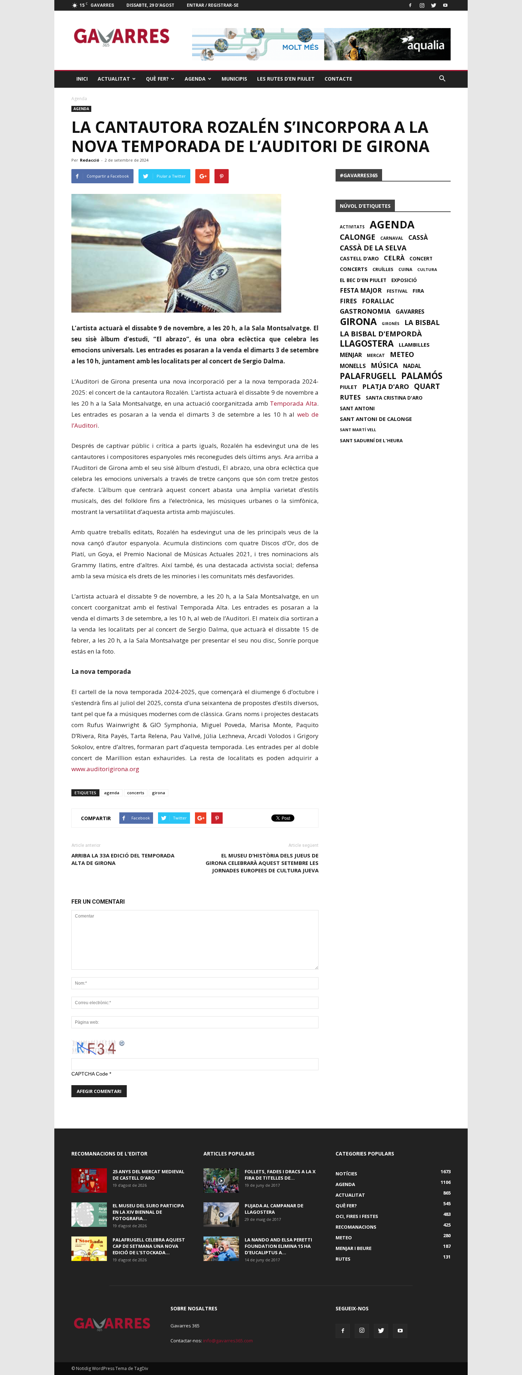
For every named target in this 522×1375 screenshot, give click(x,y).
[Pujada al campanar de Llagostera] (221, 1214)
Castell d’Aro (359, 258)
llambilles (414, 344)
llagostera (367, 343)
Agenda (195, 78)
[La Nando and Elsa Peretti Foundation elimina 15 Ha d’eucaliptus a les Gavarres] (221, 1248)
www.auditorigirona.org (105, 769)
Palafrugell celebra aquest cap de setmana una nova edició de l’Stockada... (149, 1246)
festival (397, 291)
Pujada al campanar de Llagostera (274, 1208)
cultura (427, 269)
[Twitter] (433, 5)
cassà (418, 237)
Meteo (344, 1237)
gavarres (410, 311)
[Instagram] (422, 5)
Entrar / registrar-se (213, 5)
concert (421, 258)
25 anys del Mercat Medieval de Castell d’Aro (148, 1174)
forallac (378, 301)
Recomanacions (356, 1227)
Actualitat (114, 78)
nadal (412, 366)
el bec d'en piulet (363, 280)
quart (427, 386)
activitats (352, 226)
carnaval (391, 238)
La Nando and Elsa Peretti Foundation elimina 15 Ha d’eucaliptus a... (278, 1246)
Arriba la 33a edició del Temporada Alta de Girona (122, 859)
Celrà (394, 258)
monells (353, 366)
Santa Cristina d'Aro (394, 398)
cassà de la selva (373, 248)
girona (158, 792)
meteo (402, 354)
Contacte (338, 78)
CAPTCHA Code (89, 1074)
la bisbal (422, 322)
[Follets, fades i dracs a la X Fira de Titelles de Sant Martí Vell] (221, 1180)
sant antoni (357, 408)
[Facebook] (410, 5)
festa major (361, 290)
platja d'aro (385, 386)
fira (418, 290)
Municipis (234, 78)
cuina (405, 269)
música (384, 365)
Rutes (343, 1259)
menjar (351, 355)
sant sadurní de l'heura (371, 440)
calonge (357, 237)
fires (348, 301)
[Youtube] (445, 5)
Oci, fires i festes (357, 1216)
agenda (111, 792)
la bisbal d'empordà (381, 333)
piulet (348, 387)
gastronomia (365, 311)
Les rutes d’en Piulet (286, 78)
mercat (376, 355)
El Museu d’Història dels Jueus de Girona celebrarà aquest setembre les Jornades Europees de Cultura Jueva (262, 863)
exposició (404, 280)
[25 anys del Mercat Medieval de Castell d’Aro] (89, 1180)
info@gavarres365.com (228, 1340)
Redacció (89, 160)
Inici (82, 78)
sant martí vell (358, 429)
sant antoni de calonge (376, 419)
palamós (421, 376)
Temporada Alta (293, 403)
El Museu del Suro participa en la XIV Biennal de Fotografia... (148, 1212)
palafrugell (368, 376)
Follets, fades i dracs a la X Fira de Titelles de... (280, 1174)
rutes (350, 397)
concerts (135, 792)
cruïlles (383, 269)
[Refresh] (122, 1043)
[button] (442, 78)
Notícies (346, 1173)
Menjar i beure (353, 1248)
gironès (390, 323)
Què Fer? (157, 78)
